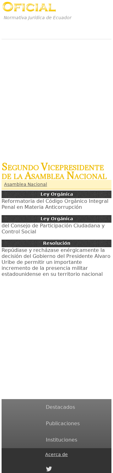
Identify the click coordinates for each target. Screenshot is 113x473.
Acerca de (56, 454)
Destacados (60, 407)
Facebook (49, 462)
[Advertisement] (56, 97)
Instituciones (61, 440)
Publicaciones (63, 423)
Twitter (49, 469)
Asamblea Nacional (25, 184)
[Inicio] (29, 6)
